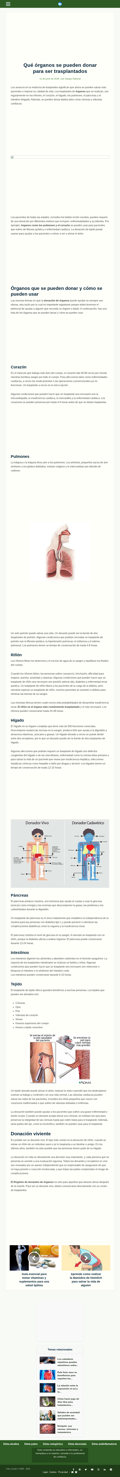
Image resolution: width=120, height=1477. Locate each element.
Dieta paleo (31, 1444)
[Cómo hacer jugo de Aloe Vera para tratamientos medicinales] (49, 1401)
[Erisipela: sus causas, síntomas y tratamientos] (49, 1429)
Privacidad (63, 1472)
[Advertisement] (60, 35)
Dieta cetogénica (53, 1444)
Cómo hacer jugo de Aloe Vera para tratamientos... (68, 1402)
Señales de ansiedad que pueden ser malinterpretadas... (69, 1415)
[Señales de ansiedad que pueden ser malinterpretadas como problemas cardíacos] (49, 1415)
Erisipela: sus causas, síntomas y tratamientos (68, 1429)
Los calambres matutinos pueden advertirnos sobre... (68, 1362)
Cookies (53, 1472)
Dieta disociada (77, 1444)
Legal (45, 1472)
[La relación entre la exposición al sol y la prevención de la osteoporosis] (49, 1388)
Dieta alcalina (11, 1444)
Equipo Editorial (73, 78)
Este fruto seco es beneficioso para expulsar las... (67, 1375)
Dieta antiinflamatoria (104, 1444)
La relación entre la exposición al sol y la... (68, 1388)
